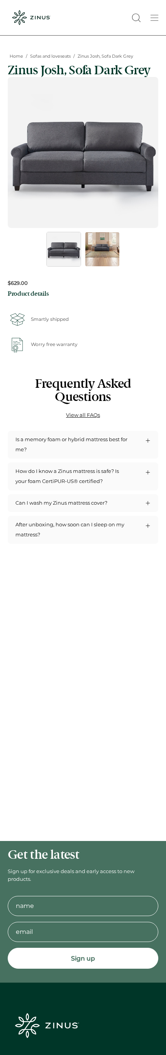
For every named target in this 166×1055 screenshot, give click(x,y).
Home (16, 56)
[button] (135, 17)
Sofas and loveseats (50, 56)
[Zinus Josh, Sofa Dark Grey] (63, 249)
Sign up (83, 958)
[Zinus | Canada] (31, 17)
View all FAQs (83, 415)
